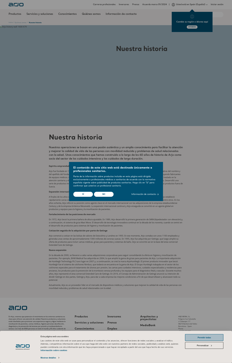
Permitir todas (204, 337)
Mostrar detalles (48, 358)
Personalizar (203, 345)
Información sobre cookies (54, 350)
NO (103, 194)
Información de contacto (144, 194)
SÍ (83, 194)
